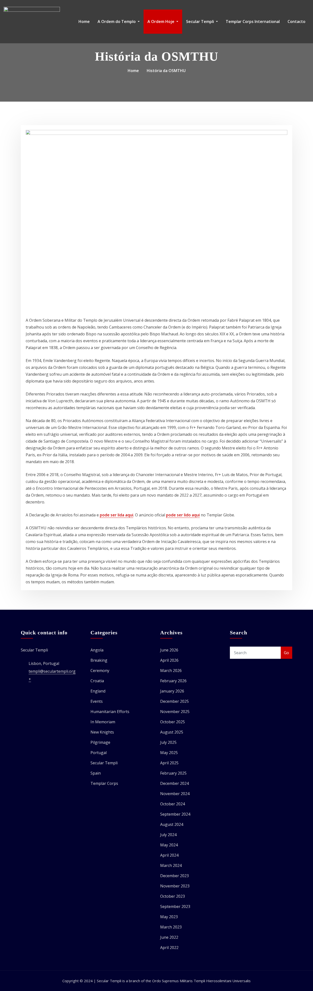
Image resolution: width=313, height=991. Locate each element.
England (97, 691)
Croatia (97, 680)
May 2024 (169, 845)
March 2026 (171, 670)
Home (84, 21)
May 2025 (169, 752)
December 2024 (174, 783)
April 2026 (169, 660)
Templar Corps (104, 783)
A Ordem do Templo (117, 21)
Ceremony (99, 670)
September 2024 (175, 814)
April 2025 (169, 763)
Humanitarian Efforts (109, 711)
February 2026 (173, 680)
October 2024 (172, 804)
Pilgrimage (100, 742)
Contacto (296, 21)
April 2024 (169, 855)
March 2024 (171, 865)
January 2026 (172, 691)
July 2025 (168, 742)
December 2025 (174, 701)
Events (96, 701)
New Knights (102, 732)
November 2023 (175, 886)
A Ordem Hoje (161, 21)
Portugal (98, 752)
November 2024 (175, 793)
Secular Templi (200, 21)
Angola (96, 650)
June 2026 (169, 650)
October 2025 (172, 722)
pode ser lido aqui (183, 515)
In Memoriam (102, 722)
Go (286, 652)
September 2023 (175, 906)
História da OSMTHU (166, 70)
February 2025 (173, 773)
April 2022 (169, 947)
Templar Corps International (253, 21)
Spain (95, 773)
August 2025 (171, 732)
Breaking (98, 660)
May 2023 (169, 916)
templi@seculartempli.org (52, 671)
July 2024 (168, 834)
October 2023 (172, 896)
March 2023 (171, 927)
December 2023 (174, 875)
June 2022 (169, 937)
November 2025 (175, 711)
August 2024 (171, 824)
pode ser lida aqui (116, 515)
